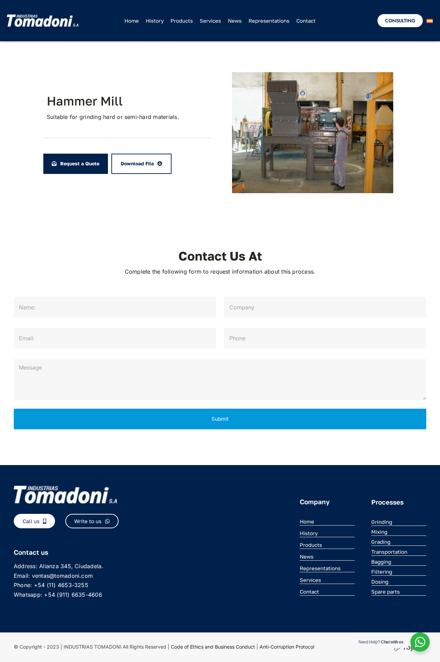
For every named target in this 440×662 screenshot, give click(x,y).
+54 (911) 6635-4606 (73, 594)
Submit (220, 419)
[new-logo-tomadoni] (42, 17)
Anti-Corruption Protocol (287, 647)
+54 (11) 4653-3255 (61, 585)
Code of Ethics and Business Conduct (213, 647)
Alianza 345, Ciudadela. (71, 566)
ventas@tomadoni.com (62, 575)
